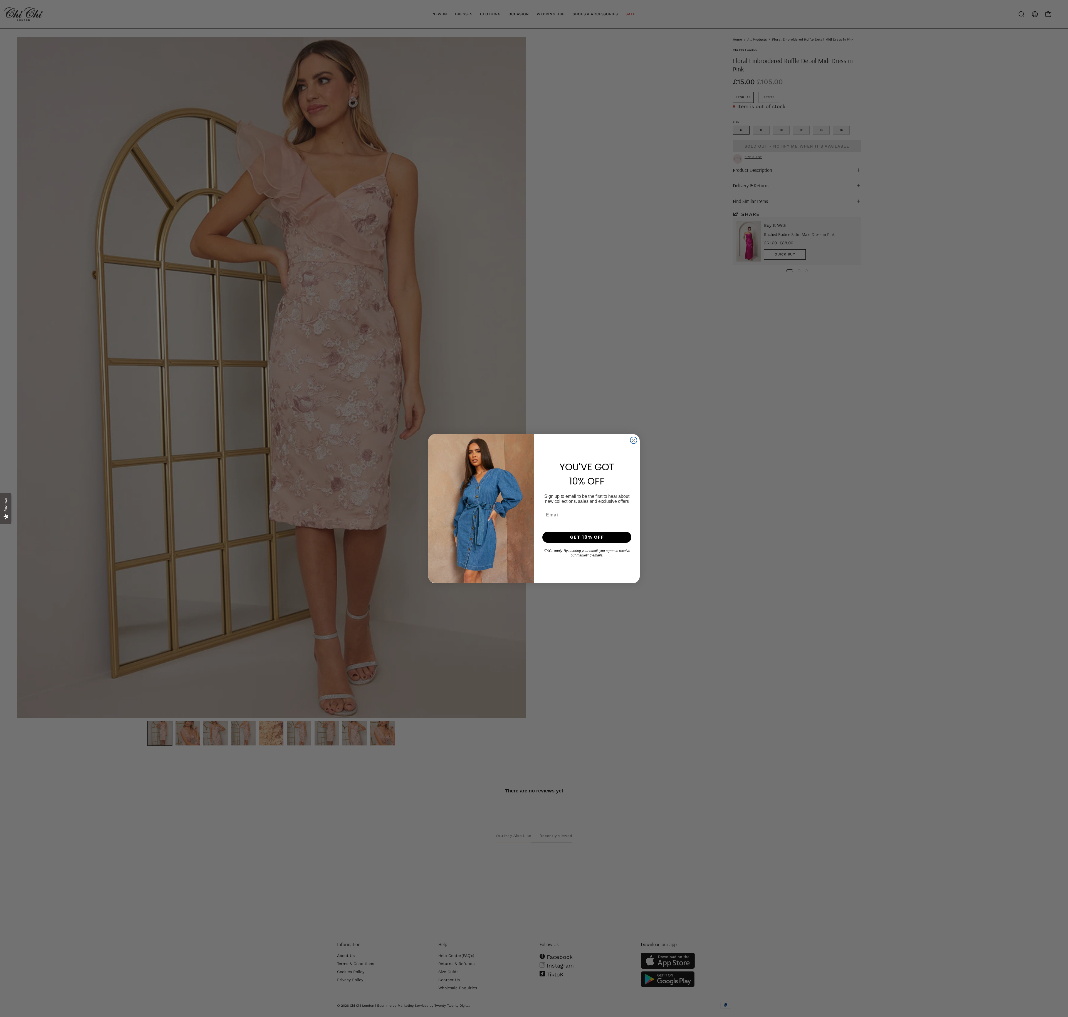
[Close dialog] (633, 440)
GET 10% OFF (587, 537)
